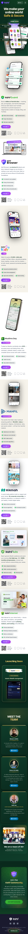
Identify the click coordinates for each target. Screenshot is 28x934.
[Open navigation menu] (25, 2)
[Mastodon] (17, 923)
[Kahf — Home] (5, 3)
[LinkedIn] (14, 923)
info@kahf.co (18, 929)
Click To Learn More (8, 577)
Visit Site (5, 126)
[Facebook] (10, 923)
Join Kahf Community (14, 902)
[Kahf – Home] (14, 919)
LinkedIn (15, 750)
